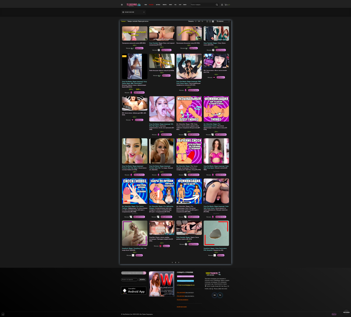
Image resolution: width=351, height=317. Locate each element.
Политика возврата (182, 299)
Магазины (346, 312)
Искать (142, 279)
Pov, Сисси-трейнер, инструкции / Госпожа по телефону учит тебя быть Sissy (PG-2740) (188, 168)
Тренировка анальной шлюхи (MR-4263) (133, 43)
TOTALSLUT (221, 77)
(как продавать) (189, 296)
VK (215, 295)
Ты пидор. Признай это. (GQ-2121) (161, 168)
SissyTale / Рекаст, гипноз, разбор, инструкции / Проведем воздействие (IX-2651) (161, 239)
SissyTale (166, 246)
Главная (123, 21)
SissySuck (139, 255)
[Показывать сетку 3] (210, 21)
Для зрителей (181, 292)
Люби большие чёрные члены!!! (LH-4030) (161, 70)
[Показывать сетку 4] (213, 21)
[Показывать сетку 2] (207, 21)
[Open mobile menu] (122, 5)
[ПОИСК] (217, 5)
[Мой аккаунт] (222, 5)
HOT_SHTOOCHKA (193, 134)
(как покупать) (189, 292)
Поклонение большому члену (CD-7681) (188, 43)
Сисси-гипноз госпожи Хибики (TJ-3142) (134, 168)
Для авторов (181, 296)
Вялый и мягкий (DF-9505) (216, 168)
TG (220, 295)
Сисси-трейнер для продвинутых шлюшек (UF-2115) (188, 83)
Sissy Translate (166, 50)
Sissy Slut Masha (139, 92)
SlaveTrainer (139, 48)
